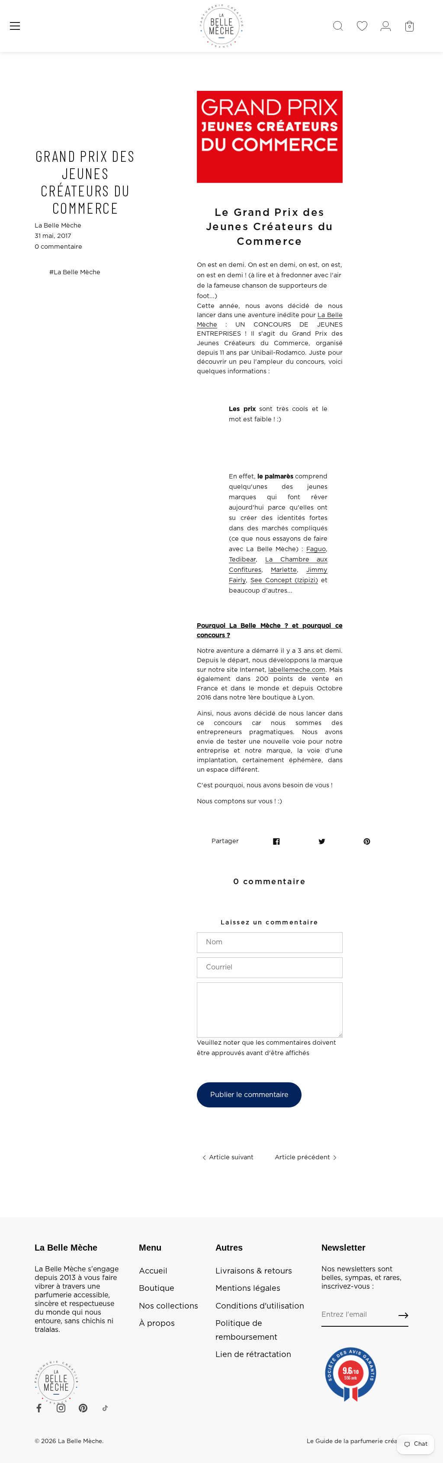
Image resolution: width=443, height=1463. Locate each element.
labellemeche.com (296, 670)
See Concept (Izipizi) (284, 580)
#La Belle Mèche (74, 272)
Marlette (284, 570)
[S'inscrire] (403, 1315)
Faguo (316, 549)
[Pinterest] (83, 1407)
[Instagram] (61, 1407)
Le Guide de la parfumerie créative (357, 1441)
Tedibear (242, 559)
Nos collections (168, 1306)
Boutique (156, 1289)
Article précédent (303, 1157)
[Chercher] (338, 25)
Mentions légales (247, 1289)
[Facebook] (39, 1407)
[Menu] (15, 25)
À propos (157, 1324)
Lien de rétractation (253, 1355)
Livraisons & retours (253, 1271)
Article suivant (230, 1157)
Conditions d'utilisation (259, 1306)
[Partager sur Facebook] (276, 841)
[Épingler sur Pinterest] (367, 841)
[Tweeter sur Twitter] (322, 841)
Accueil (153, 1271)
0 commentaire (58, 247)
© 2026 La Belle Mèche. (69, 1441)
